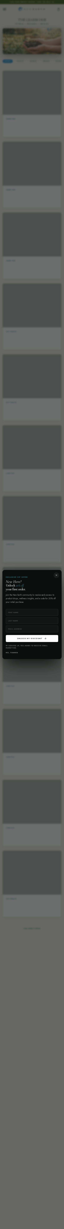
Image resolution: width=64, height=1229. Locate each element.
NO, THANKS (12, 653)
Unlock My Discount (32, 638)
